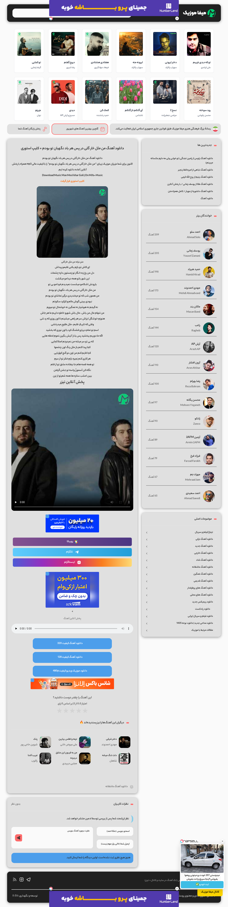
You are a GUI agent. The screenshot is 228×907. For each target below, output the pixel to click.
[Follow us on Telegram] (28, 880)
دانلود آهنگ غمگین (203, 574)
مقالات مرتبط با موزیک (202, 630)
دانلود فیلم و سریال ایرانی (200, 616)
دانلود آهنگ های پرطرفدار (200, 588)
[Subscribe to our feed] (14, 880)
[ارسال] (18, 837)
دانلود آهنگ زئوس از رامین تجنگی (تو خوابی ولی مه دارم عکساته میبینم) (182, 161)
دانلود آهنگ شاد (204, 560)
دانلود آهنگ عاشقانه (116, 787)
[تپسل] (51, 18)
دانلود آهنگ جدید (204, 546)
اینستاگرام (69, 562)
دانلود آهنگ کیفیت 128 (70, 657)
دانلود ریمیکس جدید (202, 602)
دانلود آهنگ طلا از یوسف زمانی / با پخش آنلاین (190, 184)
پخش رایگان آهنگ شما (29, 129)
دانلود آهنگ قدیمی (203, 581)
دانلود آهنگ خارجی (203, 553)
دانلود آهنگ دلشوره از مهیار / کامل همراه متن (190, 191)
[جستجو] (17, 13)
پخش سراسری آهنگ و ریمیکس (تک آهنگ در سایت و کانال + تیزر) (176, 880)
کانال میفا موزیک (210, 892)
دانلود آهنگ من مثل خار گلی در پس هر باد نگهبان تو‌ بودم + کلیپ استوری (72, 149)
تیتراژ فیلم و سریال (204, 532)
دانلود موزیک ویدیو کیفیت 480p (70, 671)
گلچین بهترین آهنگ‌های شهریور (82, 129)
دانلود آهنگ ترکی (204, 539)
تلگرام (69, 552)
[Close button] (222, 841)
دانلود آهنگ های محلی (201, 595)
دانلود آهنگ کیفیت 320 (70, 643)
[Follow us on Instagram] (21, 880)
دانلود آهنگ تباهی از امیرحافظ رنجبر (195, 170)
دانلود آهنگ (207, 199)
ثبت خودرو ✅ (202, 884)
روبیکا (70, 542)
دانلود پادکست (202, 609)
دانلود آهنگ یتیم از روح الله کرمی (197, 177)
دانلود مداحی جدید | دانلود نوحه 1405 (195, 623)
